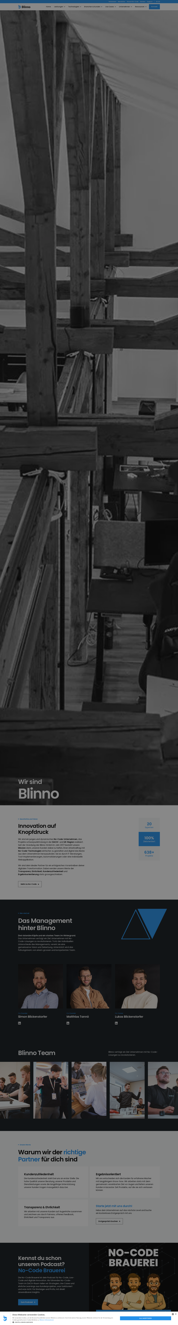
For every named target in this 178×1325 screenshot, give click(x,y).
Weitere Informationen (47, 1320)
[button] (64, 1322)
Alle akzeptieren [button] (145, 1318)
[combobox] (173, 1314)
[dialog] (89, 1318)
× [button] (175, 1314)
